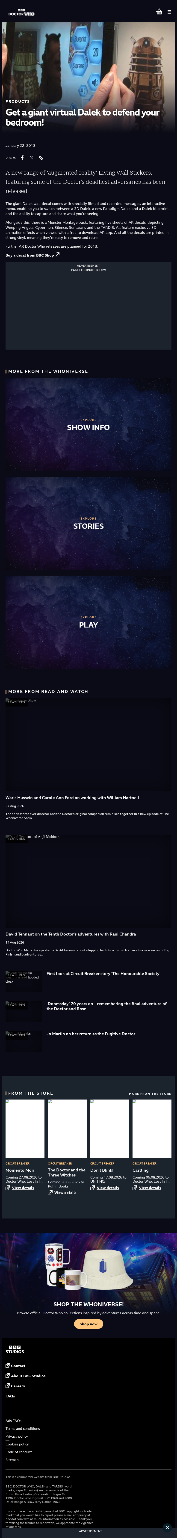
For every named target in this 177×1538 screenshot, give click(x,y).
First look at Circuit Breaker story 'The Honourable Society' (103, 973)
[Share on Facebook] (22, 157)
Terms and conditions (23, 1428)
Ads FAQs (13, 1421)
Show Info (88, 427)
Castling (141, 1170)
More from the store (150, 1093)
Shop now (88, 1324)
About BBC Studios (28, 1376)
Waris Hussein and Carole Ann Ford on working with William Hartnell (72, 797)
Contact (18, 1365)
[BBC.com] (15, 1352)
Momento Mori (20, 1170)
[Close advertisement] (167, 1527)
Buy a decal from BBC (30, 255)
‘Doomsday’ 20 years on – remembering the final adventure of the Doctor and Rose (107, 1006)
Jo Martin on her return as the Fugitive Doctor (91, 1033)
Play (88, 624)
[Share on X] (31, 157)
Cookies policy (17, 1444)
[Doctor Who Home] (22, 10)
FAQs (10, 1396)
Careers (18, 1386)
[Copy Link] (40, 157)
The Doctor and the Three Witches (67, 1172)
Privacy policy (17, 1436)
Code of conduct (19, 1452)
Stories (88, 526)
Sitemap (12, 1460)
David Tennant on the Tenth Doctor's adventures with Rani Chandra (71, 934)
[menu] (169, 12)
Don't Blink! (101, 1170)
